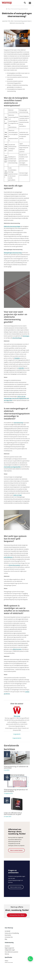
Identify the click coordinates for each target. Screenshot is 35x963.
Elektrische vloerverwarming (17, 23)
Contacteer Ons (9, 937)
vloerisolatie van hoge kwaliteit (12, 467)
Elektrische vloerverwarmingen (12, 226)
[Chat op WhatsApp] (30, 958)
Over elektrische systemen (11, 952)
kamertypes (26, 336)
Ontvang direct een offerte (17, 915)
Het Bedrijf (7, 931)
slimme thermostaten (14, 565)
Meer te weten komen (16, 850)
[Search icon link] (25, 3)
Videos (6, 960)
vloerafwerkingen (17, 338)
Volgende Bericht (17, 738)
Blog (9, 9)
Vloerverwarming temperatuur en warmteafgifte (16, 790)
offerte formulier (17, 649)
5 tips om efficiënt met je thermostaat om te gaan (13, 813)
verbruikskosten (8, 557)
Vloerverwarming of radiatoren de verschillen (16, 767)
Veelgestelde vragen (10, 950)
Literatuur (7, 946)
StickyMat (17, 358)
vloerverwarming (18, 422)
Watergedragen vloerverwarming (12, 252)
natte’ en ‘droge (17, 495)
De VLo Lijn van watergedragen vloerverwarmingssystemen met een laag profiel (16, 398)
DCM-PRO (21, 368)
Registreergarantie (9, 948)
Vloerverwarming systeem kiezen (19, 9)
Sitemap (7, 954)
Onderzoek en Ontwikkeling (12, 933)
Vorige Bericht (16, 734)
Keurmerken (8, 935)
